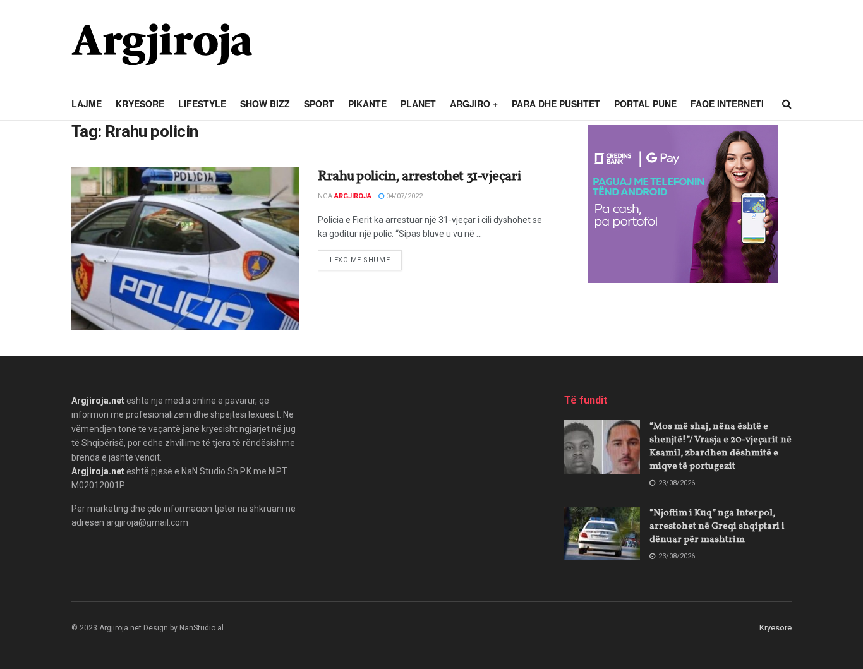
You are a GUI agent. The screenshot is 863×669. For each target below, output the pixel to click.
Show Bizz (265, 103)
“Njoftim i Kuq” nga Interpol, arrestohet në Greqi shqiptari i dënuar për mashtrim (717, 526)
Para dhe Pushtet (556, 103)
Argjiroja (352, 196)
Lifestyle (202, 103)
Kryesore (140, 103)
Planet (418, 103)
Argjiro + (474, 103)
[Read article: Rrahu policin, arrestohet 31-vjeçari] (185, 248)
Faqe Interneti (727, 103)
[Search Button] (787, 104)
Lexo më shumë (366, 259)
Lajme (86, 103)
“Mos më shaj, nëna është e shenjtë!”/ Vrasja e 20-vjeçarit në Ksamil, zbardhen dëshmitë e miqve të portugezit (720, 446)
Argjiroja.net (97, 400)
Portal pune (645, 103)
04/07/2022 (403, 196)
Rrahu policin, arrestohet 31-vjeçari (419, 176)
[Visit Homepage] (161, 44)
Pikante (367, 103)
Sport (319, 103)
